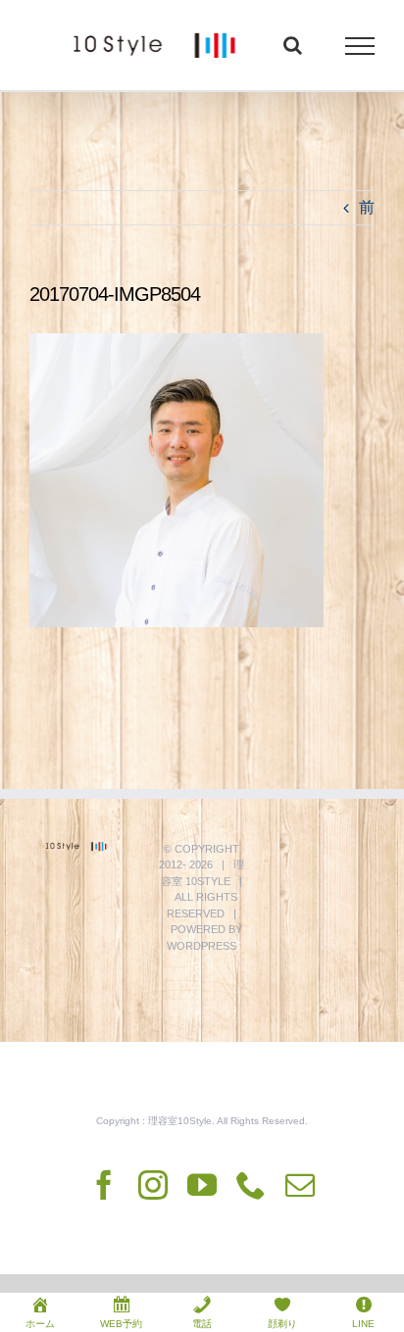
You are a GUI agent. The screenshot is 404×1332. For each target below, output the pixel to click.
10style (207, 881)
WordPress (201, 946)
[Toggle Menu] (360, 46)
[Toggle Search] (292, 45)
